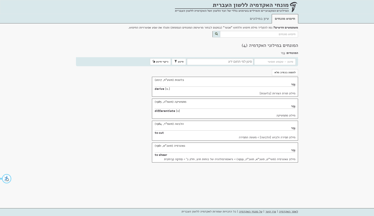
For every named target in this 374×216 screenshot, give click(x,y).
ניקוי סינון (161, 61)
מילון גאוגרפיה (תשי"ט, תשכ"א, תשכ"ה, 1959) (265, 159)
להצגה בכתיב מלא (284, 72)
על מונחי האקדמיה (250, 211)
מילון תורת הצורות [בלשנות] (277, 93)
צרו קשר (270, 211)
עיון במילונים (259, 18)
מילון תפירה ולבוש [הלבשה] (277, 137)
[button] (6, 179)
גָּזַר (293, 84)
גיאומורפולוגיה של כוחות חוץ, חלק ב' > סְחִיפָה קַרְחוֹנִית (198, 159)
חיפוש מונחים (285, 18)
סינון (180, 61)
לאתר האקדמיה (288, 211)
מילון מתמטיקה (285, 115)
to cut (159, 133)
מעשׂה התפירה (248, 137)
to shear (161, 155)
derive (159, 89)
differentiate (165, 111)
